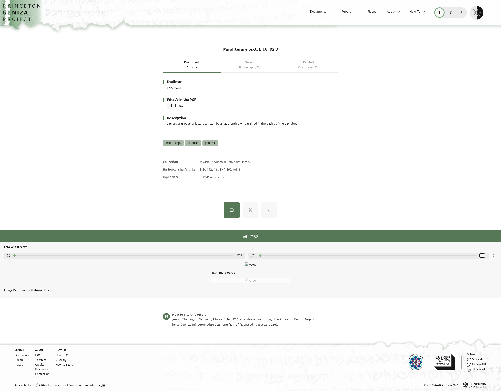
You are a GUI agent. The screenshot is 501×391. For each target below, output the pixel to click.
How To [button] (414, 11)
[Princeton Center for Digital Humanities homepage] (448, 362)
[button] (23, 14)
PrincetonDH (479, 364)
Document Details (192, 64)
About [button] (391, 11)
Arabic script (173, 143)
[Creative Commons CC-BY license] (102, 385)
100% (239, 255)
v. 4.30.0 (453, 385)
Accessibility (23, 385)
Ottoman (193, 143)
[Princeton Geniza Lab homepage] (419, 362)
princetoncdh (479, 369)
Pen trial (210, 143)
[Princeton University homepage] (474, 385)
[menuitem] (314, 13)
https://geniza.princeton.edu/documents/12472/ (205, 325)
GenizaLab (477, 359)
